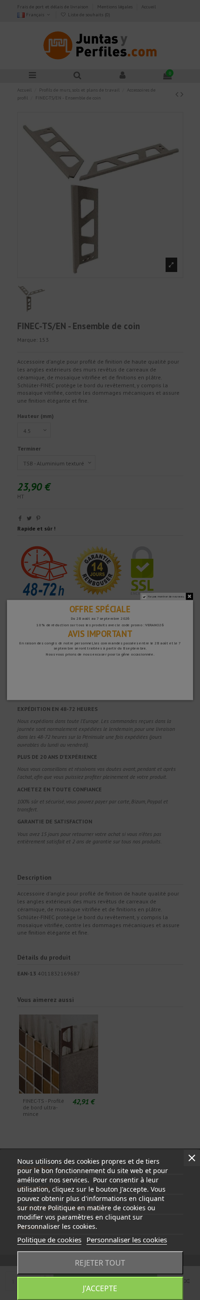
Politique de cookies (49, 1239)
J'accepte (100, 1288)
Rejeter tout (100, 1263)
